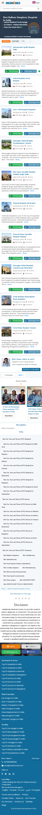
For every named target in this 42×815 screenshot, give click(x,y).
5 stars (29, 598)
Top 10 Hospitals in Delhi (12, 668)
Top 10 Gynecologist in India (13, 739)
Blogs (4, 805)
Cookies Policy (8, 798)
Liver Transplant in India (12, 702)
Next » (20, 375)
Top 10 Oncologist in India (12, 728)
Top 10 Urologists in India (12, 742)
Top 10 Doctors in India (11, 678)
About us (19, 798)
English (5, 790)
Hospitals (6, 41)
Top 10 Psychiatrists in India (13, 753)
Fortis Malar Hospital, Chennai (24, 328)
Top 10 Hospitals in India (11, 664)
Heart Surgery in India (11, 708)
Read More (9, 416)
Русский (21, 790)
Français (13, 790)
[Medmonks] (13, 2)
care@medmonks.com (13, 765)
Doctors (15, 41)
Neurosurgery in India (10, 716)
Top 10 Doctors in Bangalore (13, 689)
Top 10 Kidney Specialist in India (15, 749)
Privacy (25, 794)
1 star (16, 598)
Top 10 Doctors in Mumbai (12, 685)
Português (36, 790)
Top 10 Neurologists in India (13, 732)
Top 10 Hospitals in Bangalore (14, 675)
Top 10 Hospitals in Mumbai (13, 671)
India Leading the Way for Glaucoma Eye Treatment (19, 783)
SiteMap (29, 801)
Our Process (30, 798)
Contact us (19, 801)
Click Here (35, 758)
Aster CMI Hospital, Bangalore (24, 109)
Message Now (30, 71)
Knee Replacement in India (13, 712)
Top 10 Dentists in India (11, 746)
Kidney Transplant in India (12, 705)
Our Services (7, 801)
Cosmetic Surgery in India (12, 719)
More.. (23, 66)
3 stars (22, 598)
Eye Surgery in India (10, 698)
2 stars (19, 598)
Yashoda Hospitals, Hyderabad (24, 203)
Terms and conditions (11, 794)
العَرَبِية (28, 790)
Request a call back (31, 369)
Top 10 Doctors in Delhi (11, 682)
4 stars (25, 598)
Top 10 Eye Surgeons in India (13, 735)
